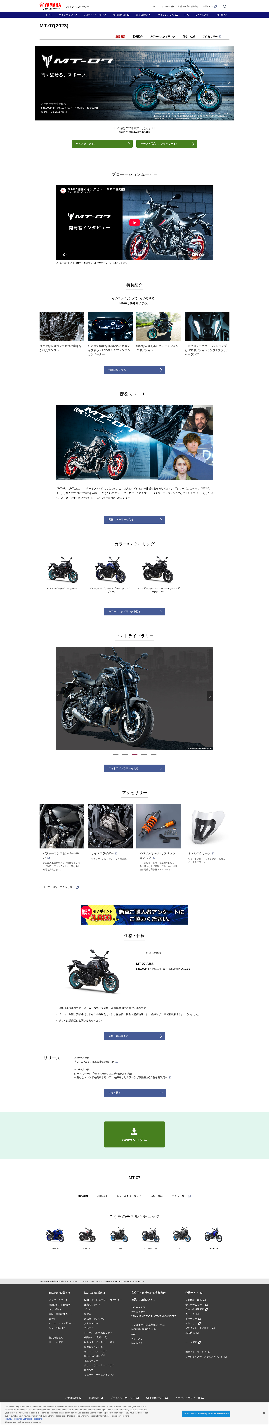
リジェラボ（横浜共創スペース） (148, 1324)
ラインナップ (66, 14)
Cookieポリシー (155, 1398)
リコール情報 (168, 6)
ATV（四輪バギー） (59, 1328)
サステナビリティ (194, 1304)
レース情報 (191, 1342)
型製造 (87, 1314)
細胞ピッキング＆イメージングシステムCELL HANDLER (96, 1351)
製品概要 (120, 36)
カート (52, 1318)
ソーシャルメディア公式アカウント (204, 1356)
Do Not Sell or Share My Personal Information (206, 1414)
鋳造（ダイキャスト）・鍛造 (99, 1342)
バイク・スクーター (79, 1281)
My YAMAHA (202, 14)
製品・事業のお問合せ (188, 6)
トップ (48, 14)
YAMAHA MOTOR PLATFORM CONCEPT (153, 1316)
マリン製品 (55, 1309)
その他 (219, 14)
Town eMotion (138, 1307)
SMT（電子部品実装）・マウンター (103, 1300)
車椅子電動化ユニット (60, 1314)
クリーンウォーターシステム (99, 1365)
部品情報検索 (56, 1337)
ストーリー (191, 1323)
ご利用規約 (71, 1398)
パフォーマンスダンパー (62, 1323)
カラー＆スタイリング (162, 36)
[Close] (264, 1413)
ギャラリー (191, 1318)
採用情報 (190, 1332)
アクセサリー (210, 36)
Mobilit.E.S (136, 1343)
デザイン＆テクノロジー (198, 1328)
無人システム (91, 1323)
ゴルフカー (90, 1328)
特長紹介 (138, 36)
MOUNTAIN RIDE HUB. (143, 1329)
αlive (133, 1334)
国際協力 (89, 1370)
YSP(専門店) (119, 14)
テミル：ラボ (138, 1311)
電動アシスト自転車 (59, 1304)
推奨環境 (94, 1398)
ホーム (154, 6)
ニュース (190, 1314)
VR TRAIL (136, 1338)
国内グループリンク (195, 1352)
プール (87, 1309)
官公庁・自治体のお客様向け (148, 1292)
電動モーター (91, 1360)
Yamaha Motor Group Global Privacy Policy (123, 1281)
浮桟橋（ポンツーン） (96, 1318)
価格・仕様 (189, 36)
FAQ (186, 14)
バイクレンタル (166, 14)
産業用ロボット (92, 1304)
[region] (134, 1413)
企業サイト (208, 6)
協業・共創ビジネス (143, 1299)
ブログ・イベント (92, 14)
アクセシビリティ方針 (187, 1398)
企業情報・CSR (193, 1300)
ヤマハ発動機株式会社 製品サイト (54, 1281)
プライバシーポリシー (122, 1398)
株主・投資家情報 (194, 1309)
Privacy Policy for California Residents (23, 1419)
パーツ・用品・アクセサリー (58, 887)
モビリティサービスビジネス (99, 1374)
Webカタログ (83, 143)
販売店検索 (142, 14)
